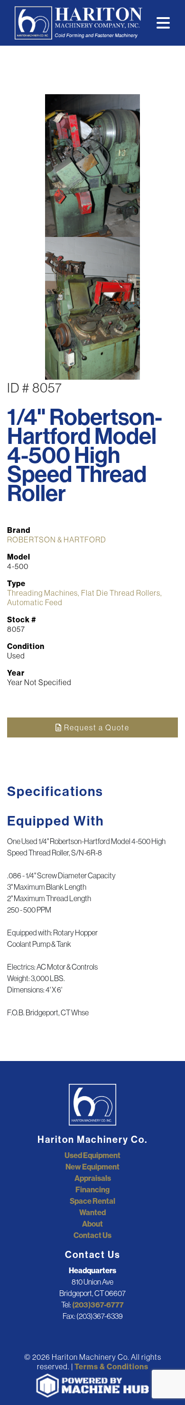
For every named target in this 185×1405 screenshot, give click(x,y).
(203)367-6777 (98, 1304)
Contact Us (92, 1235)
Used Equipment (92, 1155)
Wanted (92, 1212)
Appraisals (92, 1178)
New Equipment (92, 1166)
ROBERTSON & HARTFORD (56, 539)
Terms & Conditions (111, 1366)
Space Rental (92, 1201)
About (92, 1223)
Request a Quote (96, 727)
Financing (92, 1189)
